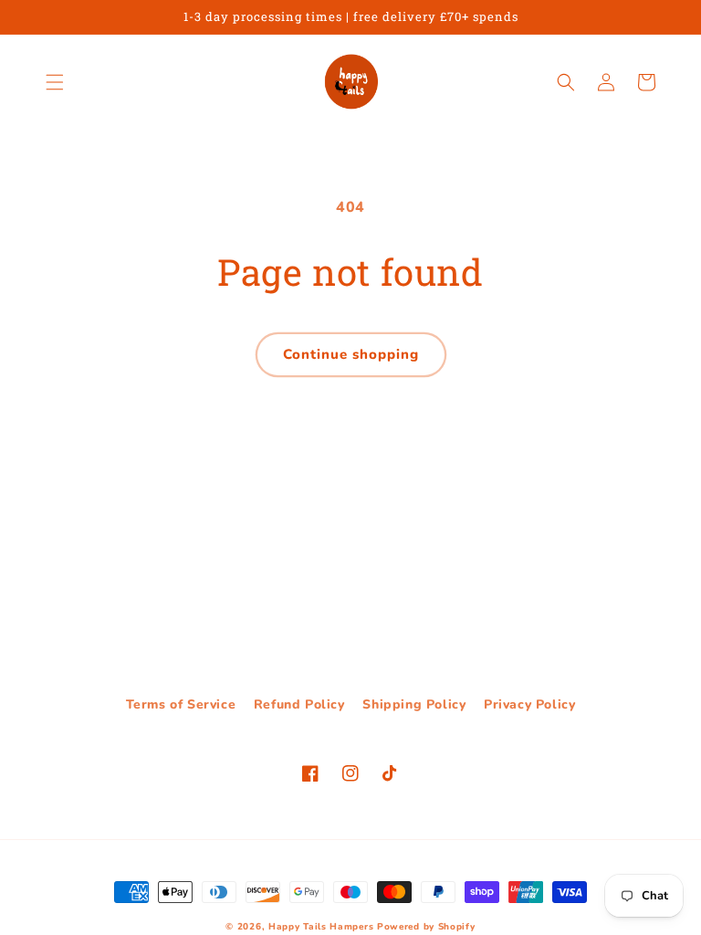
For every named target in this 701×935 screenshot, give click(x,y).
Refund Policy (299, 704)
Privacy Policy (529, 704)
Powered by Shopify (426, 926)
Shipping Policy (414, 704)
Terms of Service (181, 704)
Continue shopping (351, 354)
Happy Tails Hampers (320, 926)
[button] (55, 82)
